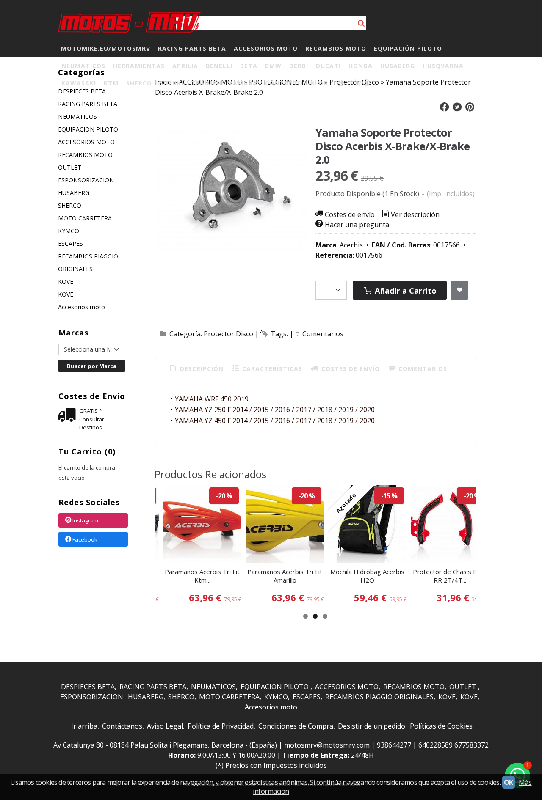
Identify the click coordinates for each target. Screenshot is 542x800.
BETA (248, 66)
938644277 (394, 745)
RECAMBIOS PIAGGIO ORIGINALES (88, 262)
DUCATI (328, 66)
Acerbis (351, 245)
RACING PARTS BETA (192, 48)
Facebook (84, 539)
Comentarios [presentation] (421, 369)
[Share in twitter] (457, 107)
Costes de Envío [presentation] (349, 369)
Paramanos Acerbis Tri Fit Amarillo (284, 575)
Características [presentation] (271, 369)
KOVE (65, 282)
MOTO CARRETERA (85, 218)
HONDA (360, 66)
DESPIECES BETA (88, 686)
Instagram (85, 521)
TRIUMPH (206, 83)
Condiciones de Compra (295, 726)
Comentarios (322, 333)
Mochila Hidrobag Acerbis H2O (367, 575)
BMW (273, 66)
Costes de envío (350, 214)
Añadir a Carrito (405, 290)
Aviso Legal (165, 726)
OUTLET (69, 167)
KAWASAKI (78, 83)
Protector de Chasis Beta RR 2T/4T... (450, 575)
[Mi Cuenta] (340, 83)
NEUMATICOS (83, 66)
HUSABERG (397, 66)
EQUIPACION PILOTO (88, 129)
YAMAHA (243, 83)
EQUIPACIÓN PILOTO (408, 48)
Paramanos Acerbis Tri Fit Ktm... (202, 575)
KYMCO (68, 231)
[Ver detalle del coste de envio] (68, 416)
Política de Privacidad (221, 726)
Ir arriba (84, 726)
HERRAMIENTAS (139, 66)
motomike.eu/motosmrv (105, 48)
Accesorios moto (81, 307)
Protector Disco (228, 333)
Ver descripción (415, 214)
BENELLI (219, 66)
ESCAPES (70, 243)
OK (508, 782)
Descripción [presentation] (201, 369)
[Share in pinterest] (469, 107)
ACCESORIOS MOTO (266, 48)
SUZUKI (171, 83)
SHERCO (139, 83)
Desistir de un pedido (371, 726)
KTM (111, 83)
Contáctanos (122, 726)
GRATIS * (90, 411)
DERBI (298, 66)
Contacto (284, 83)
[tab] (196, 369)
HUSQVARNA (443, 66)
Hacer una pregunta (357, 224)
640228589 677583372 (453, 745)
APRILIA (185, 66)
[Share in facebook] (444, 107)
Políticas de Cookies (441, 726)
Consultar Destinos (91, 423)
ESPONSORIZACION (86, 180)
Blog (319, 83)
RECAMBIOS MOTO (335, 48)
